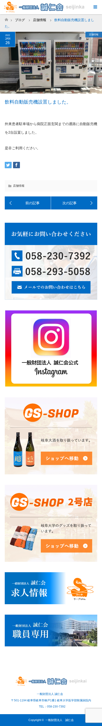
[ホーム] (6, 18)
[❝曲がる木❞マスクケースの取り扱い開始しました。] (28, 203)
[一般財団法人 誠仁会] (51, 684)
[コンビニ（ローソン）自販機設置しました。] (74, 203)
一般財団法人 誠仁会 (59, 720)
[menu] (95, 7)
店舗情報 (93, 34)
